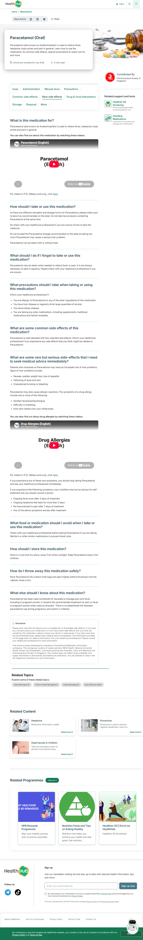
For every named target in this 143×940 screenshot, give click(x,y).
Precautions (71, 89)
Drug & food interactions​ (81, 96)
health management (71, 685)
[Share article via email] (31, 19)
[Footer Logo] (16, 871)
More (44, 104)
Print (56, 19)
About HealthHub (12, 919)
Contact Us (91, 919)
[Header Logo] (14, 3)
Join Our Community (35, 919)
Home (14, 12)
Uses (15, 89)
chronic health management (46, 685)
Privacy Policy (77, 896)
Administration (31, 89)
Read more (66, 732)
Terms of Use (106, 894)
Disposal (31, 104)
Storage (17, 104)
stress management (22, 685)
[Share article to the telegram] (37, 19)
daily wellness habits (93, 685)
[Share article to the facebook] (44, 19)
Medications (26, 12)
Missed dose (52, 89)
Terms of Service (107, 901)
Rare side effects (52, 96)
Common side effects (25, 96)
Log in (121, 4)
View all (51, 780)
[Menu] (136, 4)
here (55, 194)
